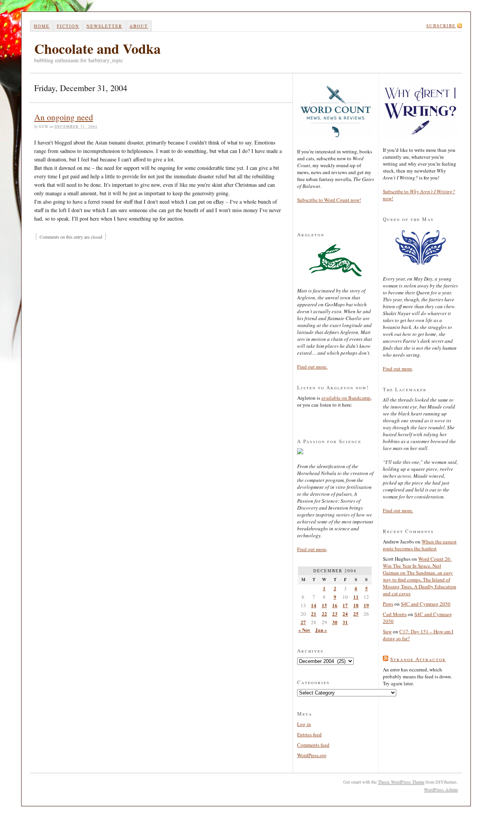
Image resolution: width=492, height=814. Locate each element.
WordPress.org (312, 755)
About (139, 26)
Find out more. (312, 366)
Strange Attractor (418, 659)
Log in (304, 724)
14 (313, 605)
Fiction (68, 26)
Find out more (311, 549)
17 (345, 605)
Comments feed (313, 744)
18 (356, 605)
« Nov (304, 629)
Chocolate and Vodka (97, 48)
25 (356, 613)
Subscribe (441, 25)
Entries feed (309, 734)
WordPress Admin (441, 789)
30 (334, 622)
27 (303, 622)
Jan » (321, 629)
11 (356, 596)
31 (345, 622)
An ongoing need (63, 117)
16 (334, 605)
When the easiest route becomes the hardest (420, 545)
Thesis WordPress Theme (401, 782)
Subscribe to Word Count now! (329, 199)
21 (313, 613)
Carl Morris (395, 614)
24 (345, 613)
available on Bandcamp (346, 397)
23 (334, 613)
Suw (387, 631)
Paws (388, 603)
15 (324, 605)
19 (366, 605)
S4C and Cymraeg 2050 (425, 603)
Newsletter (104, 26)
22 (324, 613)
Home (42, 26)
